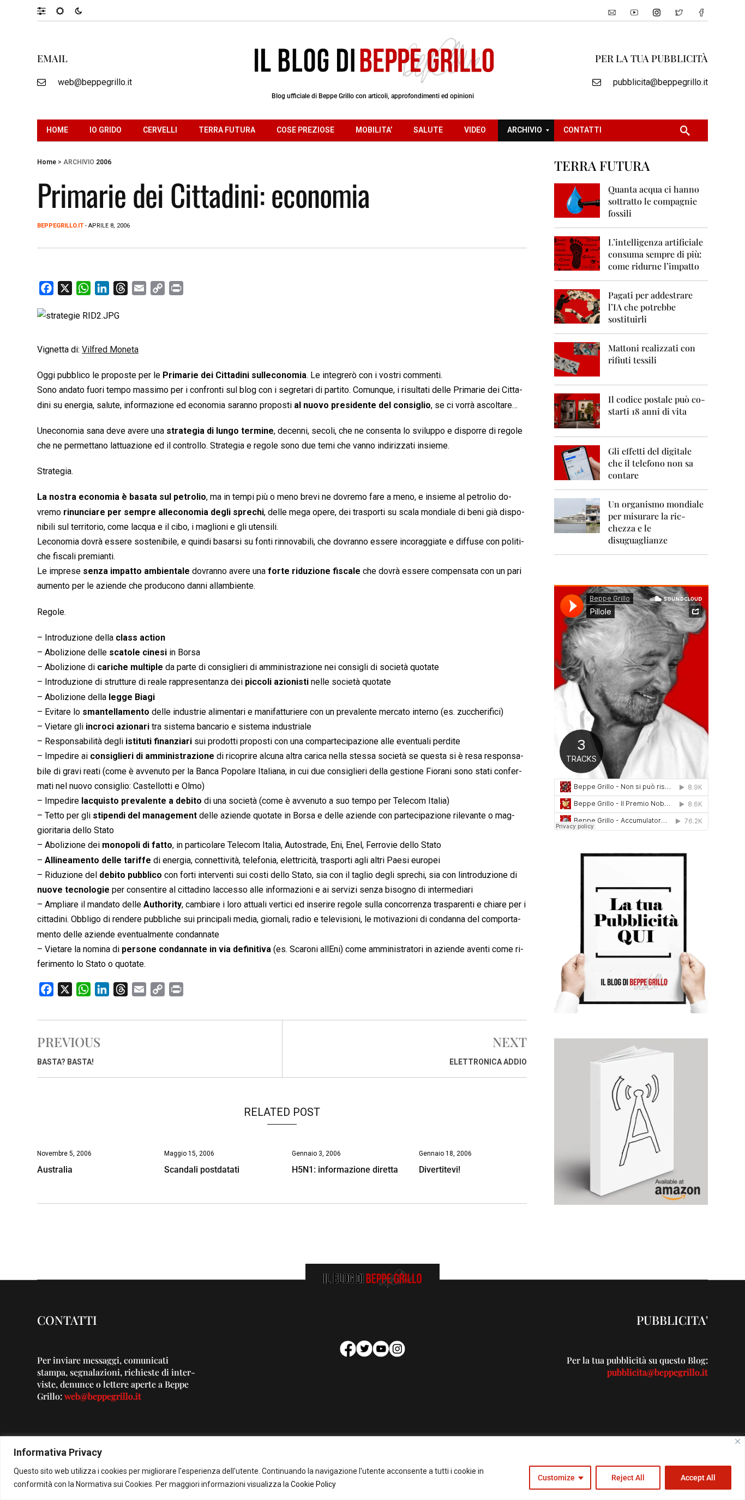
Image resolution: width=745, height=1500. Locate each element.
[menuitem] (58, 130)
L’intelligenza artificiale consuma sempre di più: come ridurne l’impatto (655, 254)
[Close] (737, 1441)
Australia (55, 1169)
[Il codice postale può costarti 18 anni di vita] (577, 410)
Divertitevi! (439, 1169)
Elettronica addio (488, 1061)
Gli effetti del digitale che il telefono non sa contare (650, 463)
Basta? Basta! (65, 1061)
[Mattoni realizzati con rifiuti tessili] (577, 359)
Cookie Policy (313, 1484)
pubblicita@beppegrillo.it (660, 82)
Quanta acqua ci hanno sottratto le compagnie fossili (653, 201)
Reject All (628, 1477)
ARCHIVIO (78, 162)
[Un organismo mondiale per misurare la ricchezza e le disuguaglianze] (577, 515)
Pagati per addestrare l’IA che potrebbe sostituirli (650, 307)
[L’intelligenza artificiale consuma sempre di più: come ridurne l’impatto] (577, 253)
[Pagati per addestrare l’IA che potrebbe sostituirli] (577, 306)
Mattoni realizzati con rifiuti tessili (651, 354)
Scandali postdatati (201, 1169)
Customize (556, 1477)
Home (46, 162)
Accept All (698, 1477)
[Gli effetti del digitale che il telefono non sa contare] (577, 462)
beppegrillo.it (60, 225)
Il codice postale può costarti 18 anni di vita (656, 405)
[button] (46, 10)
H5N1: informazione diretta (345, 1169)
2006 (103, 162)
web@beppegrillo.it (95, 82)
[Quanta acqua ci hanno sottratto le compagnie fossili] (577, 200)
